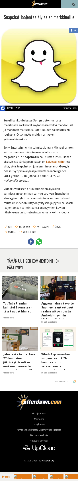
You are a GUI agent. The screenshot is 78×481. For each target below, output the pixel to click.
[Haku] (65, 4)
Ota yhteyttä (39, 424)
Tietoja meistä (39, 413)
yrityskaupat (43, 226)
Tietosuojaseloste (39, 435)
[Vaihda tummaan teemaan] (74, 4)
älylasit (59, 226)
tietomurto (24, 226)
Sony (10, 226)
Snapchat (12, 232)
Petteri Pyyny (13, 108)
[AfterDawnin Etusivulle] (39, 4)
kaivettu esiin (55, 161)
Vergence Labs (29, 232)
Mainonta (39, 419)
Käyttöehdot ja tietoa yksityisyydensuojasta (39, 430)
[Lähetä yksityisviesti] (24, 108)
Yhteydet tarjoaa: (39, 440)
